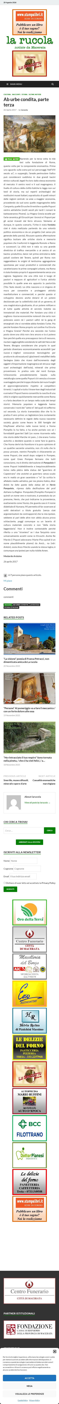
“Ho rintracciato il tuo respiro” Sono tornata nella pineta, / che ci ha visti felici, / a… (28, 759)
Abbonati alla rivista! (29, 842)
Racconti (16, 94)
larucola (24, 110)
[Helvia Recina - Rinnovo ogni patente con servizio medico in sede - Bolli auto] (29, 1032)
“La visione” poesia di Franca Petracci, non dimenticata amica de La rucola (26, 660)
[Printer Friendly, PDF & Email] (12, 159)
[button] (54, 1351)
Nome (7, 860)
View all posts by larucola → (37, 802)
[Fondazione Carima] (29, 1337)
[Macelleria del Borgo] (29, 978)
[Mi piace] (6, 575)
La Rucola (35, 605)
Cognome (8, 868)
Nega (29, 1386)
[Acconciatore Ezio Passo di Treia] (29, 1006)
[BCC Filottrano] (29, 1140)
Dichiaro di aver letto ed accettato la (30, 883)
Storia (24, 94)
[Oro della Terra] (29, 924)
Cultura (7, 94)
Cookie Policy (23, 1400)
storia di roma (11, 607)
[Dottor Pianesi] (29, 1167)
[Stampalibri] (29, 34)
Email (6, 876)
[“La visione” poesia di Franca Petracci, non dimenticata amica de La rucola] (29, 655)
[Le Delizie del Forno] (29, 1059)
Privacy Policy (34, 1400)
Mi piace (8, 580)
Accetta (29, 1378)
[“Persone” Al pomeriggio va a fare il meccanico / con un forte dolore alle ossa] (29, 705)
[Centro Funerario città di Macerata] (29, 951)
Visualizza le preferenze (29, 1394)
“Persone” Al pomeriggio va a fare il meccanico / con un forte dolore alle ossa (29, 710)
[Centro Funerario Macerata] (29, 1303)
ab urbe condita (20, 605)
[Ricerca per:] (29, 830)
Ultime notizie (35, 94)
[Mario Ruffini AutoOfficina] (29, 1113)
